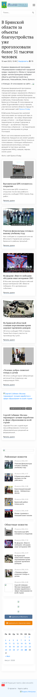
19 (14, 647)
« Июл (7, 656)
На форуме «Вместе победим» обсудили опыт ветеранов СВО (18, 277)
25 (10, 650)
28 (22, 650)
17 (6, 647)
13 (18, 643)
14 (22, 643)
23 (30, 647)
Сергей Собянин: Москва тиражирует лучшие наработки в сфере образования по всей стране (18, 419)
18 (10, 647)
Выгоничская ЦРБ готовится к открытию (17, 185)
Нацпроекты (23, 61)
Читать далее (9, 200)
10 (6, 643)
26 (14, 650)
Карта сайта (23, 688)
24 (6, 650)
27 (18, 650)
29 (26, 650)
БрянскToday (24, 109)
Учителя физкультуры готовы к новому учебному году (18, 232)
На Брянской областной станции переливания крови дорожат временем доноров (17, 325)
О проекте (12, 688)
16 (30, 643)
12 (14, 643)
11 (9, 643)
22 (26, 647)
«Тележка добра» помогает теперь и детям (16, 371)
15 (25, 643)
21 (22, 647)
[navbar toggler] (33, 5)
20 (18, 647)
